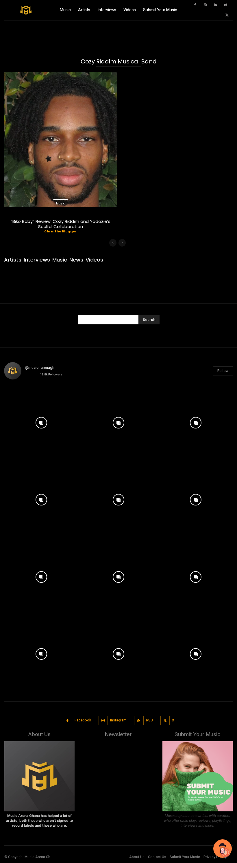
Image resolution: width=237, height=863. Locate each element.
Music (60, 203)
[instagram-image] (41, 421)
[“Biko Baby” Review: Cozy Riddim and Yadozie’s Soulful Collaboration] (60, 139)
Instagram (118, 720)
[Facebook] (195, 5)
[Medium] (225, 5)
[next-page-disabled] (122, 243)
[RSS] (139, 720)
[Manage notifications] (225, 852)
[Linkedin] (215, 5)
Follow (223, 370)
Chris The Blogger (60, 231)
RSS (149, 720)
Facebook (83, 720)
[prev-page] (112, 243)
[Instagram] (205, 5)
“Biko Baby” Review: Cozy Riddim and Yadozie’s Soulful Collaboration (60, 224)
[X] (227, 15)
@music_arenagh (39, 367)
